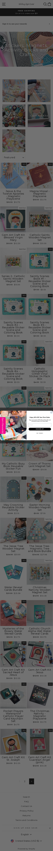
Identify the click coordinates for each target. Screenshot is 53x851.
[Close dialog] (51, 412)
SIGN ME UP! (40, 429)
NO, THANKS (39, 433)
